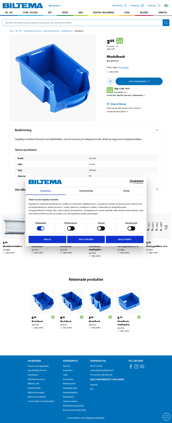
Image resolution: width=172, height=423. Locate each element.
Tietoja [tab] (126, 191)
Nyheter (66, 366)
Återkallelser (68, 396)
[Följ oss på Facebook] (131, 367)
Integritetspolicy (70, 392)
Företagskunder (70, 388)
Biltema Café (33, 383)
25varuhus (124, 67)
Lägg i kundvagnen (137, 81)
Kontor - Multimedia (103, 12)
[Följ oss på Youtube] (142, 367)
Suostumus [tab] (45, 191)
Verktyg (162, 12)
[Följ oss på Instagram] (136, 367)
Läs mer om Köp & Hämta (116, 111)
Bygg (127, 12)
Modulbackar (67, 31)
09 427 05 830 (96, 366)
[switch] (71, 228)
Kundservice (70, 360)
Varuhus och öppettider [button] (38, 366)
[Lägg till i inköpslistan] (110, 81)
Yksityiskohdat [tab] (86, 191)
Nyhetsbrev (33, 374)
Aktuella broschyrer (36, 379)
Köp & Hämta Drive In (37, 370)
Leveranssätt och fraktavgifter (41, 401)
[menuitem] (9, 13)
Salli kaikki (124, 239)
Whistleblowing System (73, 405)
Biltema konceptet (36, 392)
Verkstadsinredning (51, 31)
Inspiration (68, 370)
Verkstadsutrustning (32, 31)
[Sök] (166, 22)
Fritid (65, 12)
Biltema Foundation (37, 396)
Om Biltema (34, 360)
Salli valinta (86, 239)
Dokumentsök (34, 388)
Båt (50, 12)
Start (11, 31)
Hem (80, 12)
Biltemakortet (69, 383)
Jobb (65, 374)
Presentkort (68, 379)
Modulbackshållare (12, 246)
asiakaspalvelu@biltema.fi (101, 370)
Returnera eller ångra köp (74, 410)
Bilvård (144, 12)
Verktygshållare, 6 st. (128, 246)
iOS (91, 389)
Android (94, 384)
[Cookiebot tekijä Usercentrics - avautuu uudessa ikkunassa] (132, 182)
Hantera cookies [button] (70, 401)
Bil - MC (8, 12)
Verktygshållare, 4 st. (157, 246)
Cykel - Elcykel (30, 12)
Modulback (37, 246)
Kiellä (47, 239)
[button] (167, 5)
